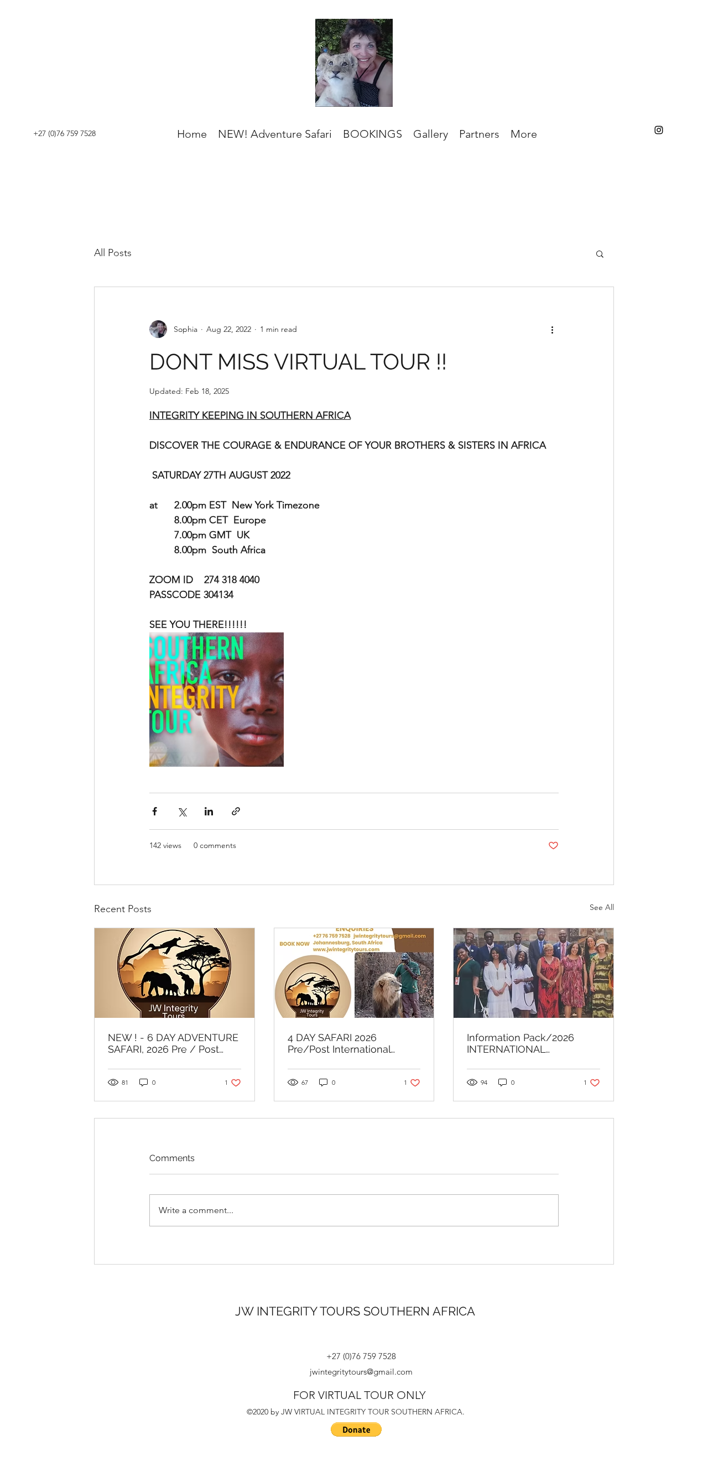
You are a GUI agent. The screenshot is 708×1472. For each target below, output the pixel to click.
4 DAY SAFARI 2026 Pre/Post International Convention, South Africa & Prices (350, 1043)
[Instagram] (658, 130)
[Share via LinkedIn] (209, 811)
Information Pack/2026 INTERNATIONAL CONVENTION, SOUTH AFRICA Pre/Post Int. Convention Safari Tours (522, 1043)
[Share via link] (236, 811)
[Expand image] (216, 699)
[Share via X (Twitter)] (181, 811)
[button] (600, 253)
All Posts (113, 253)
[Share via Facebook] (154, 811)
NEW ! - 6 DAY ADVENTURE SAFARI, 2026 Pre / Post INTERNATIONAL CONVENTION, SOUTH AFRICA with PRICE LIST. (173, 1043)
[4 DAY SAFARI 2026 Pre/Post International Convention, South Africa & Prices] (354, 973)
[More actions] (552, 329)
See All (602, 907)
